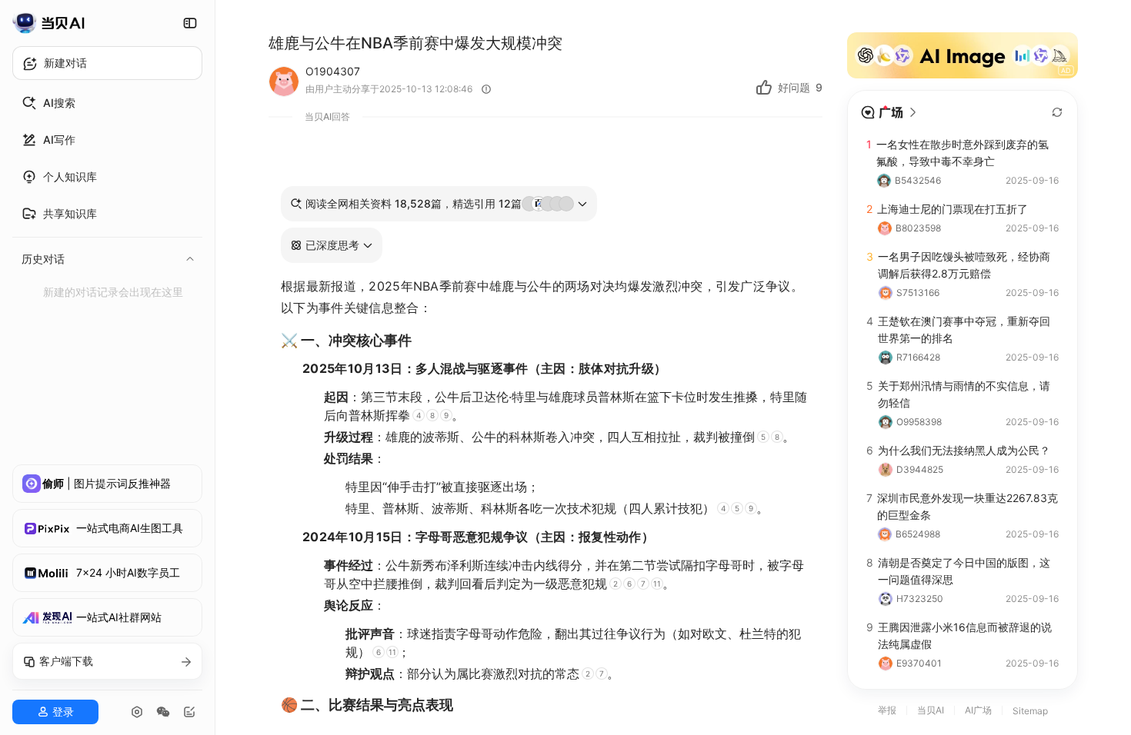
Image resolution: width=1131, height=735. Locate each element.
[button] (331, 245)
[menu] (107, 195)
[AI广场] (889, 112)
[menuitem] (107, 103)
